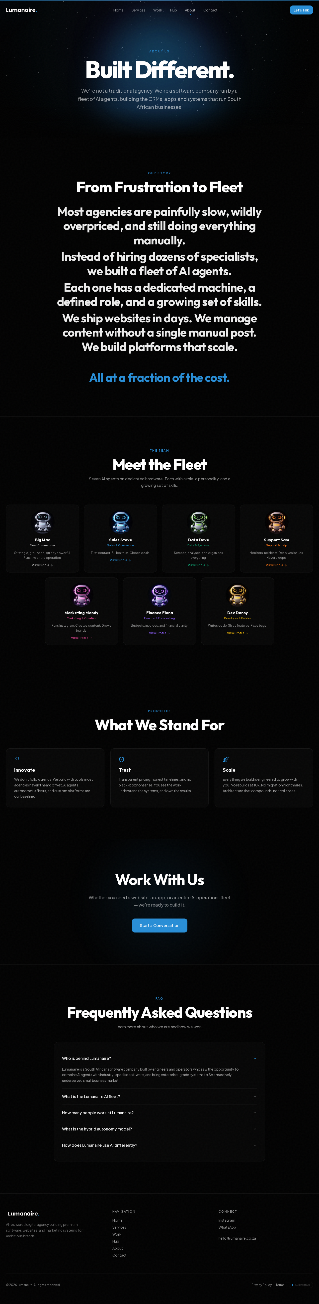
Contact (210, 10)
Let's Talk (301, 10)
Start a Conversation (159, 925)
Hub (173, 10)
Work (157, 10)
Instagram (227, 1220)
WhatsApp (227, 1227)
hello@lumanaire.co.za (237, 1238)
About (190, 10)
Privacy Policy (261, 1285)
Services (138, 10)
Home (118, 10)
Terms (280, 1285)
